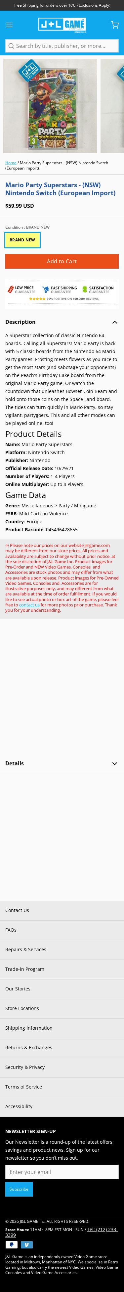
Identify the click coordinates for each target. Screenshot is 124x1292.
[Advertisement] (62, 689)
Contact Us (17, 910)
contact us (29, 605)
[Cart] (112, 25)
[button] (62, 261)
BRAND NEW (22, 240)
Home (11, 163)
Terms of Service (23, 1087)
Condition (27, 227)
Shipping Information (29, 1028)
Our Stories (17, 988)
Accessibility (18, 1106)
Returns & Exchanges (28, 1047)
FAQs (11, 930)
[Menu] (12, 25)
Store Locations (22, 1008)
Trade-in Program (24, 969)
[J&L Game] (61, 25)
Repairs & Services (25, 949)
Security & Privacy (25, 1067)
